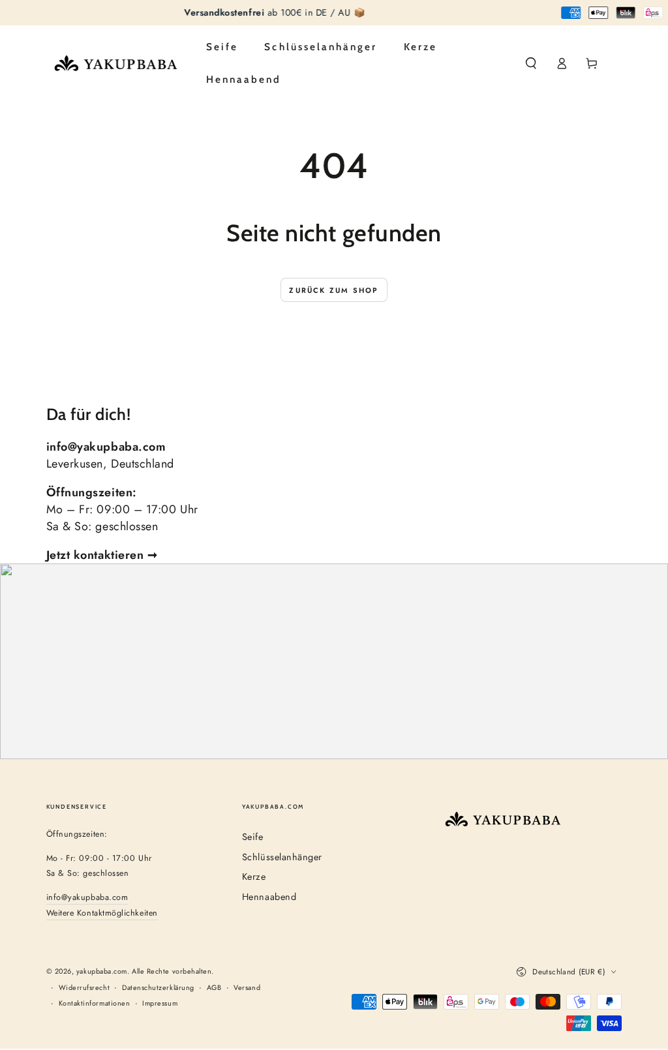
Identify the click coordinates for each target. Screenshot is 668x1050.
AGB (214, 988)
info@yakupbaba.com (87, 897)
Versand (247, 988)
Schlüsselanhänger (282, 856)
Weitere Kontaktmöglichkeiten (102, 913)
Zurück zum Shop (333, 290)
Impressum (159, 1003)
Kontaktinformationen (94, 1003)
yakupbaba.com (101, 971)
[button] (531, 64)
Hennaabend (269, 896)
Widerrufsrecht (84, 988)
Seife (253, 836)
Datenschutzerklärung (158, 988)
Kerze (254, 876)
